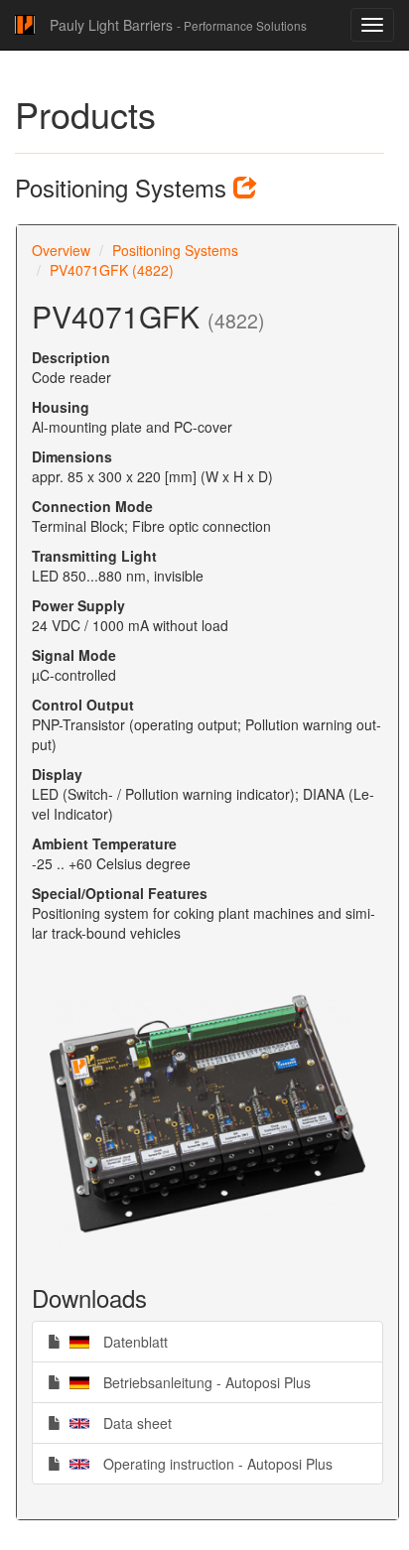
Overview (61, 250)
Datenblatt (114, 1341)
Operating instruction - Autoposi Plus (197, 1463)
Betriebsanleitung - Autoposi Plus (186, 1381)
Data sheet (116, 1422)
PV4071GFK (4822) (112, 270)
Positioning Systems (175, 250)
